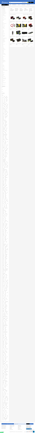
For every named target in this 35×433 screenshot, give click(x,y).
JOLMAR (5, 221)
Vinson (2, 398)
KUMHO (3, 230)
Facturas (19, 427)
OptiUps (3, 291)
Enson (5, 157)
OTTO (7, 292)
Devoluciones (19, 428)
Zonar (7, 416)
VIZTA (7, 398)
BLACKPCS (3, 123)
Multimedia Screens (3, 273)
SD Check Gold (3, 337)
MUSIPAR (6, 274)
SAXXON (3, 336)
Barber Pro (6, 113)
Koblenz (6, 228)
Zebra (5, 415)
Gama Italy (5, 176)
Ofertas (2, 62)
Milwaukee (6, 265)
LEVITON (5, 237)
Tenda (2, 372)
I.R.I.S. (7, 203)
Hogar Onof (3, 50)
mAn (7, 248)
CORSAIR (3, 141)
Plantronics (3, 301)
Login (30, 0)
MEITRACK (5, 257)
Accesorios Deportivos (3, 10)
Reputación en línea (20, 429)
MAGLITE (5, 247)
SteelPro (5, 353)
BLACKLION (6, 122)
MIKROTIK (3, 265)
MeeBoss (3, 257)
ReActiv (7, 318)
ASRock (6, 106)
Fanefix (4, 167)
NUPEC (7, 283)
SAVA (5, 335)
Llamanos (11, 427)
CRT (7, 141)
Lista (28, 0)
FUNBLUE (3, 175)
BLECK (5, 123)
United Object (6, 390)
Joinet (2, 221)
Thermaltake (5, 372)
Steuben (5, 354)
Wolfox (2, 408)
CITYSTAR (5, 132)
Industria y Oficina (3, 53)
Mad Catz (3, 247)
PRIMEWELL (3, 308)
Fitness (2, 43)
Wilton (2, 406)
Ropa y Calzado (3, 72)
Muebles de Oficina (3, 60)
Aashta (6, 96)
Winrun (7, 406)
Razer (5, 317)
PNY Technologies (6, 301)
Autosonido (3, 20)
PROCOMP (3, 310)
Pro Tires (3, 309)
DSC (4, 149)
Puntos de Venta (3, 69)
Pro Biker (6, 308)
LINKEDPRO (5, 239)
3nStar (4, 96)
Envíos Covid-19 (11, 429)
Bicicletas (2, 24)
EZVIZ (2, 167)
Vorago (7, 399)
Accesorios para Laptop (4, 13)
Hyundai (3, 203)
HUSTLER (5, 202)
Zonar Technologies (3, 417)
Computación (3, 30)
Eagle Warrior (6, 150)
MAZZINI (6, 255)
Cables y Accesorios (3, 26)
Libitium (3, 239)
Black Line (3, 122)
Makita (5, 248)
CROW (5, 141)
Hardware (2, 47)
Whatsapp (11, 428)
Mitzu (7, 266)
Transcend (3, 381)
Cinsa (6, 131)
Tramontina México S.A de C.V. (4, 380)
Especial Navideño (3, 40)
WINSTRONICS (3, 407)
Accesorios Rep (3, 14)
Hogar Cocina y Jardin (3, 49)
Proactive (5, 309)
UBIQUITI (3, 388)
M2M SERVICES (6, 246)
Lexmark (3, 238)
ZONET (6, 417)
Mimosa (3, 266)
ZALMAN (3, 415)
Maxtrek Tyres (3, 255)
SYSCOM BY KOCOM (4, 363)
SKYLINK (3, 346)
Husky (2, 202)
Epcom (5, 158)
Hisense (5, 194)
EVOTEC (7, 166)
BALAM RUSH (3, 113)
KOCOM (3, 229)
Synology (3, 362)
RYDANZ (3, 328)
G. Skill (2, 176)
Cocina (2, 29)
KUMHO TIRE (6, 230)
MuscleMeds (3, 274)
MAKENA (3, 248)
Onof (2, 63)
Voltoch (2, 399)
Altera (2, 16)
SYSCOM (5, 362)
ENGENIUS (3, 157)
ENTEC (2, 158)
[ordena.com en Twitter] (2, 431)
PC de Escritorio (3, 66)
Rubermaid (3, 327)
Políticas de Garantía (4, 428)
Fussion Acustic (6, 175)
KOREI (5, 229)
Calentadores (3, 27)
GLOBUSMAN (3, 184)
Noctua (7, 282)
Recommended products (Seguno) (4, 70)
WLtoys (6, 407)
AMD (7, 104)
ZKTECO (3, 416)
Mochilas (2, 59)
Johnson (3, 220)
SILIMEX (6, 344)
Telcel (2, 371)
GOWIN (5, 186)
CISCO (2, 132)
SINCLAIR (3, 345)
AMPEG (3, 105)
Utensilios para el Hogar (4, 82)
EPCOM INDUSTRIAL (3, 159)
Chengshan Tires (3, 131)
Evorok (4, 166)
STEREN (3, 354)
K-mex (7, 221)
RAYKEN (3, 317)
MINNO (5, 266)
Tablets (2, 79)
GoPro (2, 186)
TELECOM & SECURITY (6, 371)
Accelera (3, 97)
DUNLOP (6, 149)
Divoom (3, 148)
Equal (2, 37)
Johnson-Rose (6, 220)
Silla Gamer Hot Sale (3, 76)
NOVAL (2, 283)
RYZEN (5, 328)
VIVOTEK (5, 398)
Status (2, 353)
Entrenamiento (3, 36)
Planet (4, 300)
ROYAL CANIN (3, 326)
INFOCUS (3, 211)
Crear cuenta (32, 0)
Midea (5, 264)
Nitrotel (2, 282)
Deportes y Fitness (3, 33)
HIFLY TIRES (3, 193)
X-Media (7, 408)
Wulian (5, 408)
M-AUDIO (3, 246)
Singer (5, 345)
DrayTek (7, 148)
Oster (5, 292)
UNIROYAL (3, 390)
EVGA (2, 166)
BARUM (3, 114)
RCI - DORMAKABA (3, 318)
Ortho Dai (3, 292)
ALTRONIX (5, 104)
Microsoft (3, 264)
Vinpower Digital (6, 397)
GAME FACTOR (6, 177)
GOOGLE (6, 185)
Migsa (7, 264)
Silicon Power (3, 344)
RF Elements (6, 319)
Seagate (6, 337)
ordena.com (14, 431)
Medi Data (3, 256)
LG (7, 238)
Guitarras (2, 46)
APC (2, 106)
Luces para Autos (3, 56)
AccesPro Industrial (6, 97)
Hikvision (3, 194)
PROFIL (5, 310)
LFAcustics (5, 238)
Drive (2, 149)
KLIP (2, 228)
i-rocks (5, 203)
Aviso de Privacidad (3, 427)
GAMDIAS (3, 177)
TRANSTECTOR (6, 381)
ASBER (4, 106)
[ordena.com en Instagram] (3, 431)
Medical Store (6, 256)
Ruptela (5, 327)
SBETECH (5, 336)
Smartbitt (5, 346)
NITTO (5, 282)
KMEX (4, 228)
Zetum (7, 415)
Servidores (3, 75)
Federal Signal (3, 168)
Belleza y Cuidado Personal (4, 23)
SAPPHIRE (3, 335)
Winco (4, 406)
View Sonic (3, 397)
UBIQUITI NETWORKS (4, 389)
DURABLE (3, 150)
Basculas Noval (6, 114)
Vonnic (5, 399)
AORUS (7, 105)
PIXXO (2, 300)
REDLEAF (3, 319)
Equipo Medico (3, 39)
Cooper (2, 140)
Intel (5, 212)
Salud (2, 73)
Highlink (5, 193)
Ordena (5, 291)
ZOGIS (5, 416)
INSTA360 (3, 212)
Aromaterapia (3, 17)
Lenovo (2, 237)
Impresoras (3, 52)
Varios (2, 83)
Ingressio (5, 211)
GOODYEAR (3, 185)
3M (2, 96)
